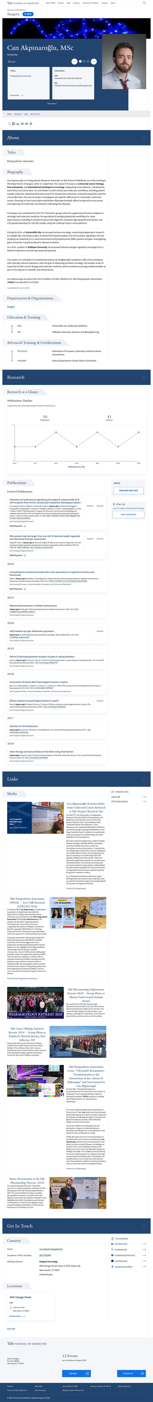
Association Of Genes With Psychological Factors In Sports (39, 682)
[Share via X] (9, 123)
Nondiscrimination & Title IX (100, 1386)
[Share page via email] (26, 123)
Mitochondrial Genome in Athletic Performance (33, 605)
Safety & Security (124, 1386)
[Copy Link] (144, 138)
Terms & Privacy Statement (17, 1390)
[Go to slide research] (84, 61)
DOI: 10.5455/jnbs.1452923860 (36, 758)
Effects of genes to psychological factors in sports (34, 700)
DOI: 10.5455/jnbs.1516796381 (55, 707)
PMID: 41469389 (52, 516)
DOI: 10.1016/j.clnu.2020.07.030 (41, 547)
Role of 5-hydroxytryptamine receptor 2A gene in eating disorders (42, 656)
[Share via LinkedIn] (17, 123)
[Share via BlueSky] (22, 123)
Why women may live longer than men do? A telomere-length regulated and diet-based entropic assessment (45, 537)
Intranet (10, 1386)
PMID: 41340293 (55, 581)
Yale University (40, 1390)
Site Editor (38, 1386)
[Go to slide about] (80, 61)
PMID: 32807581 (23, 547)
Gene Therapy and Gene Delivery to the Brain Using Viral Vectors (41, 751)
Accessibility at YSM (70, 1386)
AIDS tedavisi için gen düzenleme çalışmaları (32, 631)
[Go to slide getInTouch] (74, 62)
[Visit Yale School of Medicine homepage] (27, 1344)
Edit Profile (11, 1329)
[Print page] (30, 123)
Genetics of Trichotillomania (24, 726)
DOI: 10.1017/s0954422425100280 (75, 581)
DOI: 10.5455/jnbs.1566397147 (46, 663)
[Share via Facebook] (13, 123)
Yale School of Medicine (16, 10)
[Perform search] (144, 3)
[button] (124, 61)
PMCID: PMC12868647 (67, 516)
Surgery (13, 14)
